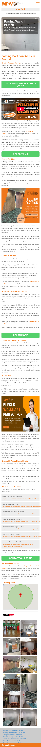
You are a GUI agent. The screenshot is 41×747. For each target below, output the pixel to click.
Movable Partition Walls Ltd (11, 63)
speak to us (20, 154)
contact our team (20, 558)
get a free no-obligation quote (20, 84)
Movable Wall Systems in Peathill (13, 730)
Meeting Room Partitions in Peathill (14, 732)
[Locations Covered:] (2, 3)
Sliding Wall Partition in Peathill (12, 734)
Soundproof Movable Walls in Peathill (14, 739)
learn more (20, 335)
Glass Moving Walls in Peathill (12, 741)
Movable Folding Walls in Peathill (13, 737)
